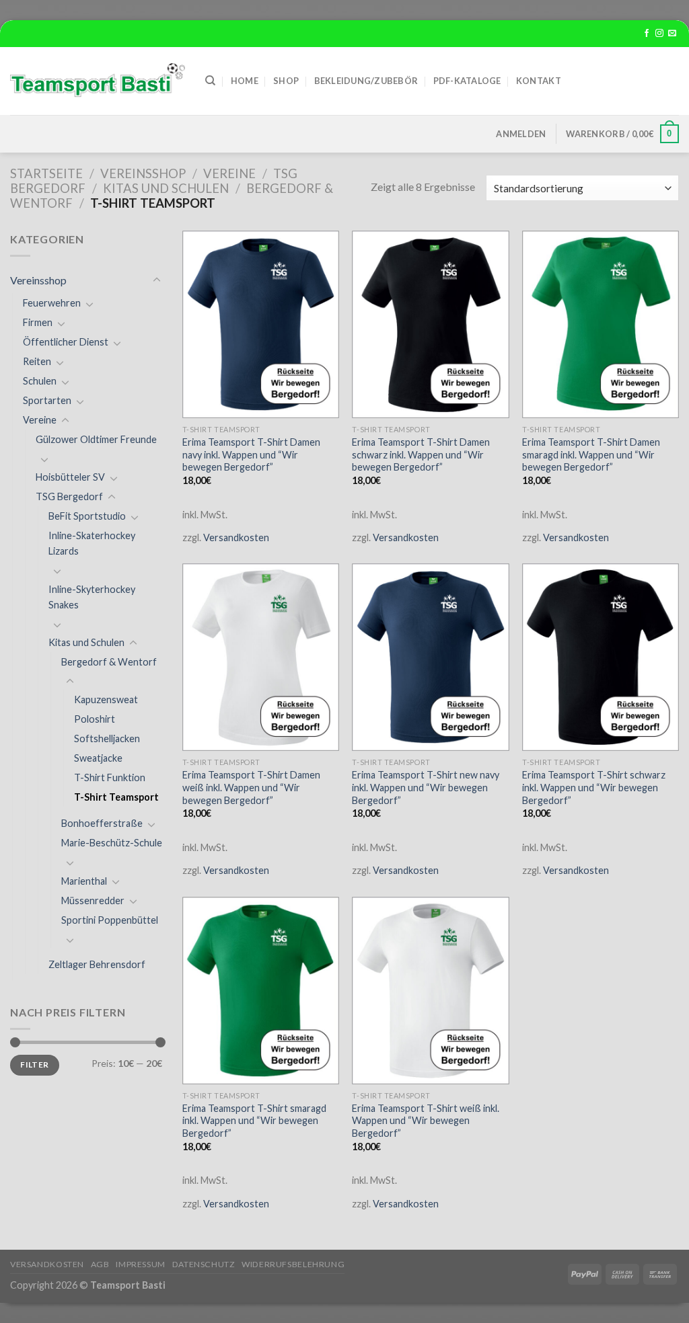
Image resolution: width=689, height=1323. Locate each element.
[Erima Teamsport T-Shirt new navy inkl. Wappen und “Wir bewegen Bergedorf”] (430, 657)
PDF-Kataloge (467, 80)
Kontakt (538, 80)
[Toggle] (156, 280)
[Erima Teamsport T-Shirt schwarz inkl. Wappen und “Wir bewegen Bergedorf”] (600, 657)
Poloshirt (94, 719)
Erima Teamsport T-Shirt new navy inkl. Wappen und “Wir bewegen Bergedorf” (425, 787)
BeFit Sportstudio (87, 516)
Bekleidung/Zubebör (366, 80)
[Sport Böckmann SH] (97, 81)
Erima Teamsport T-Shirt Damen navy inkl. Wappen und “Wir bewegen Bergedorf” (251, 454)
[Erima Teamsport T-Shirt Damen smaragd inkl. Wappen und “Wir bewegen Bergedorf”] (600, 324)
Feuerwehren (52, 303)
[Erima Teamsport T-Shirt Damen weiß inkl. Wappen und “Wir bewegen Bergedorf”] (260, 657)
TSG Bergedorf (69, 496)
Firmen (37, 322)
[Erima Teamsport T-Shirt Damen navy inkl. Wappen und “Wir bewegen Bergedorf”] (260, 324)
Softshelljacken (107, 738)
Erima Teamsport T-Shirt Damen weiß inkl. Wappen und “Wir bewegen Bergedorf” (251, 787)
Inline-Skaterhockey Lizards (91, 543)
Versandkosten (236, 537)
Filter (34, 1064)
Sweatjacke (98, 758)
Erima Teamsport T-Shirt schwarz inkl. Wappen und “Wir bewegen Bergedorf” (593, 787)
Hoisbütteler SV (70, 477)
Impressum (141, 1264)
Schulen (40, 381)
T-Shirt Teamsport (116, 797)
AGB (100, 1264)
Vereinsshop (143, 173)
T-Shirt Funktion (109, 777)
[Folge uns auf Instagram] (659, 33)
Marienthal (84, 881)
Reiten (37, 361)
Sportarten (47, 400)
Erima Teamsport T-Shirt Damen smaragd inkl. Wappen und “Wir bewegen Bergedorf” (591, 454)
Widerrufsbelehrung (293, 1264)
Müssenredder (92, 900)
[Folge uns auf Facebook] (647, 33)
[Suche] (210, 80)
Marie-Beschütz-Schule (111, 842)
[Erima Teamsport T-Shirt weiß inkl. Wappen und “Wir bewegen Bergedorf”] (430, 990)
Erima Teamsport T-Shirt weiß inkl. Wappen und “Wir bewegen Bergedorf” (425, 1120)
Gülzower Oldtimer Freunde (96, 439)
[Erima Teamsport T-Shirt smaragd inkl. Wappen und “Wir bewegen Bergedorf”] (260, 990)
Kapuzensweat (106, 699)
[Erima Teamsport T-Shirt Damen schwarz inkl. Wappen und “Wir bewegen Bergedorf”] (430, 324)
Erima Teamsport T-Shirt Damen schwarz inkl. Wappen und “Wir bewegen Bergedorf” (421, 454)
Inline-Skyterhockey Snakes (91, 597)
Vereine (229, 173)
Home (244, 80)
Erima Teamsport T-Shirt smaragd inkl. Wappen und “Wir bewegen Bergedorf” (254, 1120)
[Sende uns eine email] (672, 33)
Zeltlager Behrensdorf (96, 964)
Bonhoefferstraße (102, 823)
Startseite (46, 173)
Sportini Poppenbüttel (109, 920)
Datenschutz (203, 1264)
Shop (286, 80)
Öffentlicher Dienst (65, 342)
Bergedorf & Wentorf (109, 662)
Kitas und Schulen (166, 188)
